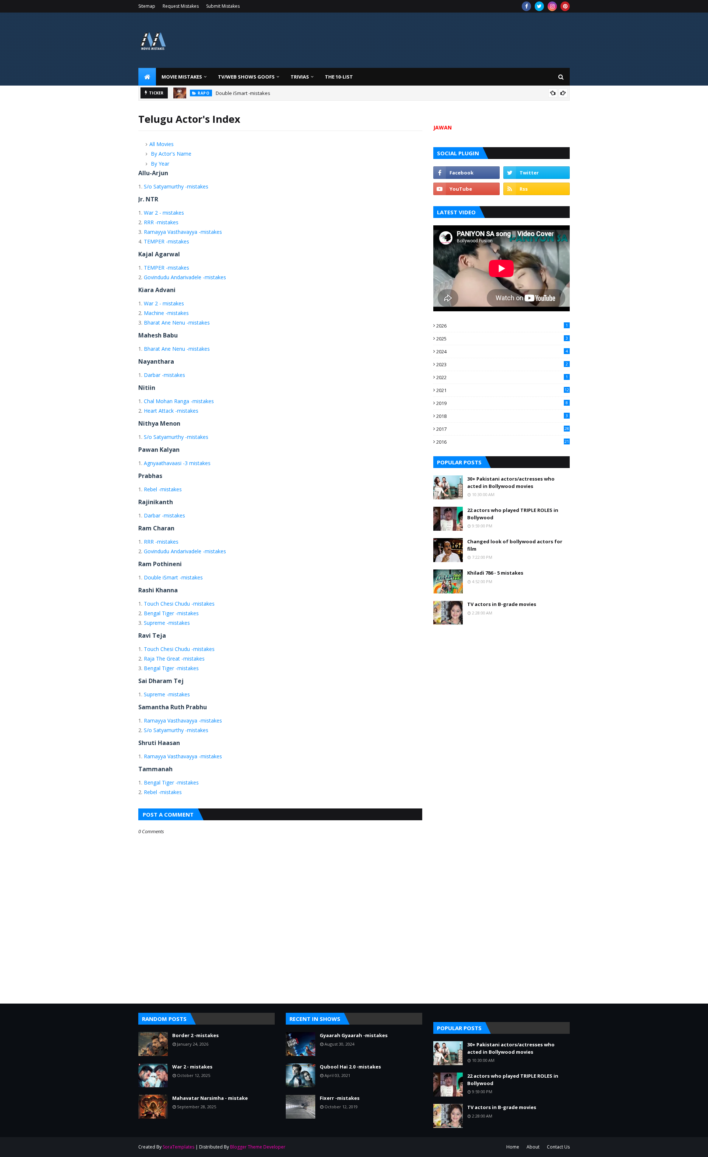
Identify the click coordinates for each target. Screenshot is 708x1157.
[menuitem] (147, 77)
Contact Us (558, 1147)
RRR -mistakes (161, 222)
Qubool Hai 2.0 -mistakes (350, 1066)
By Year (160, 163)
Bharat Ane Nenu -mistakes (177, 322)
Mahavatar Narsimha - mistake (210, 1098)
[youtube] (466, 189)
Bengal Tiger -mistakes (171, 613)
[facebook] (526, 6)
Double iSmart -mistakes (243, 93)
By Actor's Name (171, 153)
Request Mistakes (181, 6)
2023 (502, 364)
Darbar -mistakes (164, 374)
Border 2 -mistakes (195, 1035)
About (533, 1147)
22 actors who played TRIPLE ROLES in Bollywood (512, 514)
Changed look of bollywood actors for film (514, 545)
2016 (502, 442)
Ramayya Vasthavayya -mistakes (183, 231)
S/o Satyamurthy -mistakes (176, 186)
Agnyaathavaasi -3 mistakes (177, 463)
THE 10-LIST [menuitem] (339, 76)
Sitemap (146, 6)
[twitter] (539, 6)
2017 (502, 429)
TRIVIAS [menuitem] (300, 76)
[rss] (536, 189)
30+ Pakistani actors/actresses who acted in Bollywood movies (511, 482)
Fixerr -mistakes (340, 1098)
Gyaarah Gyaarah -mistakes (354, 1035)
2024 (502, 351)
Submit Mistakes (223, 6)
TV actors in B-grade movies (501, 604)
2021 (502, 390)
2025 (502, 338)
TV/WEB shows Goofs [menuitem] (246, 76)
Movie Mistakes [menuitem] (182, 76)
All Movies (161, 144)
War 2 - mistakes (164, 212)
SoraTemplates (178, 1147)
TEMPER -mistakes (166, 241)
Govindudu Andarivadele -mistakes (185, 277)
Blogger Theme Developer (257, 1147)
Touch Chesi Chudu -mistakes (179, 603)
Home (512, 1147)
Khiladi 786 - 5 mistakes (495, 572)
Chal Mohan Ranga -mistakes (179, 401)
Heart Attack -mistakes (171, 410)
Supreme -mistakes (167, 622)
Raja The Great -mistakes (174, 658)
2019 (502, 403)
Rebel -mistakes (163, 489)
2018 (502, 416)
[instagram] (552, 6)
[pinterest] (565, 6)
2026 (502, 325)
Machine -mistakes (166, 312)
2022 (502, 377)
